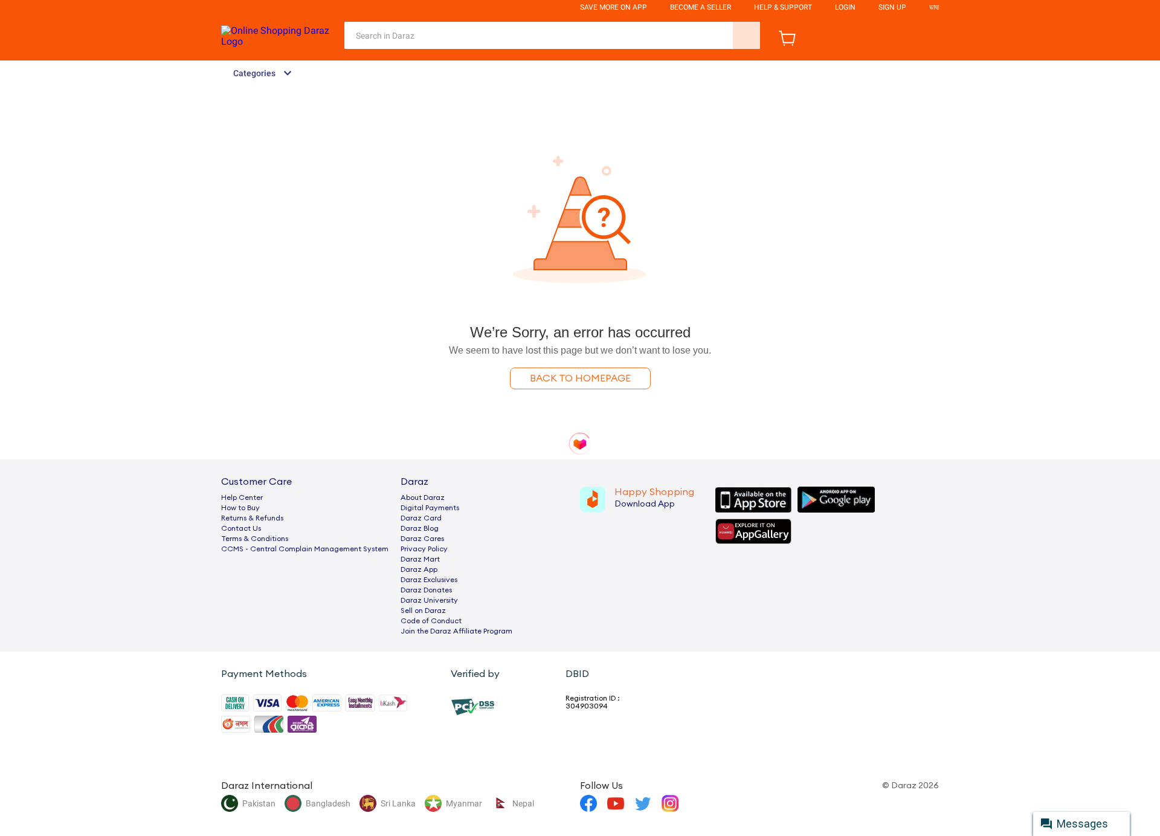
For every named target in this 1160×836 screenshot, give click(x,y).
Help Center (242, 497)
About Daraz (423, 497)
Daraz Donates (426, 590)
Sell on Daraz (423, 610)
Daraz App (419, 569)
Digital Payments (430, 507)
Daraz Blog (420, 528)
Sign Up (892, 7)
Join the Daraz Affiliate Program (456, 631)
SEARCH (746, 35)
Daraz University (429, 600)
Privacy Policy (424, 548)
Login (845, 7)
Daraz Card (421, 518)
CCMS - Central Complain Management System (304, 548)
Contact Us (241, 528)
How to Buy (240, 507)
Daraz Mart (420, 559)
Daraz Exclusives (429, 579)
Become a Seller (700, 7)
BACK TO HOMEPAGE (580, 378)
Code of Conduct (431, 620)
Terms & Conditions (254, 538)
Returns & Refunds (252, 518)
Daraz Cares (422, 538)
